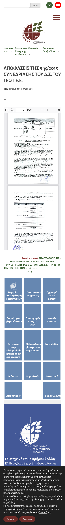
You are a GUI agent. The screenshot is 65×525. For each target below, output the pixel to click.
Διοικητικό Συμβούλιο (48, 50)
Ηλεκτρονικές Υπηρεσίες (33, 294)
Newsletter (51, 344)
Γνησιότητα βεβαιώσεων (14, 320)
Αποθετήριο (13, 395)
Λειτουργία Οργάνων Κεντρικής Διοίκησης (26, 51)
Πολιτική (43, 512)
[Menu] (56, 17)
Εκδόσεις (13, 376)
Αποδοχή (10, 519)
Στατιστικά (52, 376)
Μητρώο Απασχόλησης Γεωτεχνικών (14, 295)
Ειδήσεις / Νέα (9, 50)
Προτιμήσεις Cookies (14, 493)
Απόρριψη (27, 519)
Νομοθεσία (32, 376)
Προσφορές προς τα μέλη (33, 321)
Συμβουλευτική (52, 395)
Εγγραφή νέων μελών (51, 295)
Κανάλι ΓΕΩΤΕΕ (51, 320)
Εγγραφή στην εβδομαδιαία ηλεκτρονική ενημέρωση (13, 350)
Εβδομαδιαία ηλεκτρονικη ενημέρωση (33, 347)
